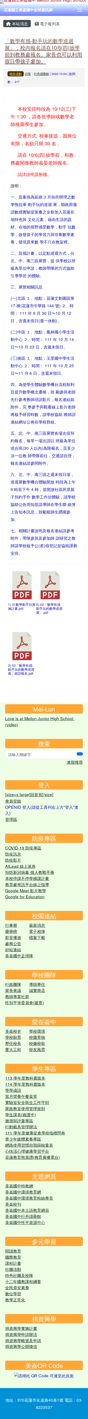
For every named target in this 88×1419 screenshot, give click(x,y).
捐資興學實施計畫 (21, 1328)
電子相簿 (37, 931)
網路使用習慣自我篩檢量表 (29, 1145)
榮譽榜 (11, 931)
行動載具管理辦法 (21, 1127)
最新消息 (37, 925)
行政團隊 (13, 984)
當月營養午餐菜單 (21, 1096)
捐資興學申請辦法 (21, 1334)
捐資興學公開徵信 (21, 1346)
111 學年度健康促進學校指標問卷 (35, 1133)
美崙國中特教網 (19, 1186)
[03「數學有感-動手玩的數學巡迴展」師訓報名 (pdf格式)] (22, 646)
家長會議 (13, 990)
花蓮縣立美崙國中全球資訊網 (28, 9)
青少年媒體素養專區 (23, 1139)
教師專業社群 (17, 996)
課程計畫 (13, 1263)
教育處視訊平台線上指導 (27, 884)
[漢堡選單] (79, 10)
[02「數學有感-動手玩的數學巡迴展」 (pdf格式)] (50, 585)
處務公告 (13, 943)
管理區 (11, 819)
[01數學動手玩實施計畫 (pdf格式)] (22, 585)
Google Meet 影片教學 (25, 890)
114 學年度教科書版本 (25, 1084)
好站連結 (13, 949)
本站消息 (19, 23)
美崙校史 (13, 1031)
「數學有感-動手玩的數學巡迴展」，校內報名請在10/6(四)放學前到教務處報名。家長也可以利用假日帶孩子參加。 (43, 51)
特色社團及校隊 (19, 1275)
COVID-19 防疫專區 (23, 848)
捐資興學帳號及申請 (23, 1340)
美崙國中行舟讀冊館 (23, 1216)
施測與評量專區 (19, 1120)
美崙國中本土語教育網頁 (27, 1210)
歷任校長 (13, 1043)
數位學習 (13, 1293)
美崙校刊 (13, 1204)
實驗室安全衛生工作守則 (27, 1102)
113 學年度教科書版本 (25, 1078)
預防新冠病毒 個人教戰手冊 (29, 872)
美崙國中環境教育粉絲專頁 (29, 1198)
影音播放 (13, 937)
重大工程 (13, 1049)
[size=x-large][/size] (29, 794)
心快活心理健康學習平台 (27, 1151)
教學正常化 (15, 1300)
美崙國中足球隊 (19, 955)
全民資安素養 (17, 1287)
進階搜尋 (75, 762)
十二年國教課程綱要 (23, 1281)
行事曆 (11, 925)
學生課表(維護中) (20, 1114)
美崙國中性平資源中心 (25, 1222)
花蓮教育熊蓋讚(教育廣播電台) (32, 1157)
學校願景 (13, 1037)
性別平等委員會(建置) (24, 1002)
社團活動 (13, 1269)
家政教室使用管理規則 (25, 1108)
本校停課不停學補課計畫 (27, 878)
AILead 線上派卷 (20, 866)
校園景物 (37, 1037)
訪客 (28, 73)
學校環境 (37, 1031)
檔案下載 (37, 937)
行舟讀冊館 (41, 73)
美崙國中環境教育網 (23, 1192)
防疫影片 (13, 860)
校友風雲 (37, 1049)
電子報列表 (49, 23)
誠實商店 (37, 990)
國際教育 (13, 1257)
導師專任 (37, 984)
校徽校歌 (37, 1043)
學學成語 (13, 1090)
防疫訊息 (13, 854)
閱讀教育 (13, 1251)
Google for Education (25, 896)
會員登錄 (13, 801)
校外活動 (15, 73)
